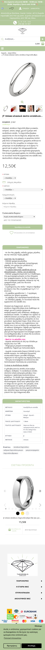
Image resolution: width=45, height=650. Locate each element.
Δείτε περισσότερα (31, 530)
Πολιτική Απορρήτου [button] (12, 638)
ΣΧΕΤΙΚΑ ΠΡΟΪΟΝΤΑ (22, 465)
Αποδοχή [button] (31, 646)
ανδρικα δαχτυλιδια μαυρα (13, 450)
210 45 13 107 (24, 24)
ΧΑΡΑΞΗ (6, 186)
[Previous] (5, 491)
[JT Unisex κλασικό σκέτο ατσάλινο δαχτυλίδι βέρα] (22, 79)
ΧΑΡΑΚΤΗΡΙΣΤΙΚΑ (22, 401)
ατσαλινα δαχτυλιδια (21, 447)
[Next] (40, 491)
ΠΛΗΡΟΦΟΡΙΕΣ (22, 247)
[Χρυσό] (22, 514)
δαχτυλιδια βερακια (11, 453)
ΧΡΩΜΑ (6, 174)
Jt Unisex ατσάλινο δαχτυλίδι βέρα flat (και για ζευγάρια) (23, 518)
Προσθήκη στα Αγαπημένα (24, 233)
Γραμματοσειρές (8, 195)
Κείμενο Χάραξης (8, 203)
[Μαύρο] (17, 514)
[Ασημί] (27, 514)
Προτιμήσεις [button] (12, 646)
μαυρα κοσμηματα (32, 450)
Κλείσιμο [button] (38, 626)
